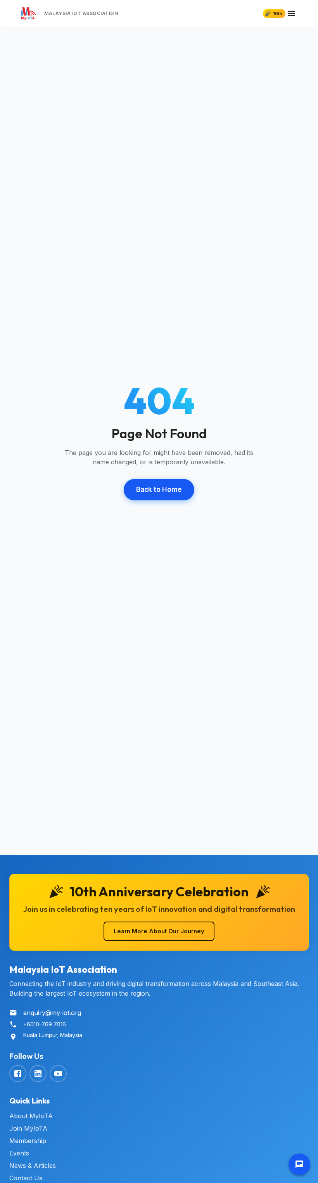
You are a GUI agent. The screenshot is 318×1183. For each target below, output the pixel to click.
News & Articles (32, 1165)
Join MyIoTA (28, 1128)
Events (19, 1153)
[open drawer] (291, 13)
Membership (27, 1141)
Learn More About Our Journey (159, 931)
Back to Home (159, 489)
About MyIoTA (31, 1116)
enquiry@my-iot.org (52, 1013)
